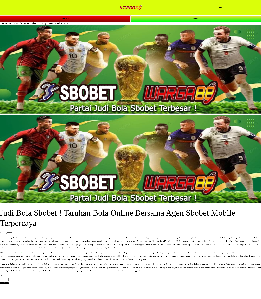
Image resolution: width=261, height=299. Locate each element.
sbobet (57, 238)
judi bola (22, 252)
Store (2, 23)
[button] (4, 283)
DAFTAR (196, 18)
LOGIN (65, 18)
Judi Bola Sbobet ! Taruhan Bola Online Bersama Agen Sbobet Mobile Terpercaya (37, 23)
